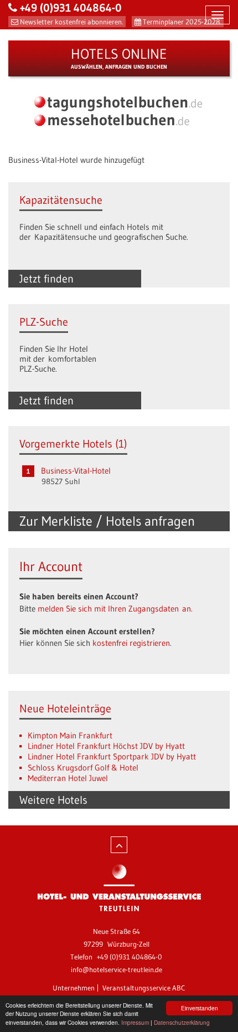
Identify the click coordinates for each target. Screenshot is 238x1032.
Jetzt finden (46, 278)
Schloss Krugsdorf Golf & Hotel (83, 767)
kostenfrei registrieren (131, 643)
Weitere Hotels (53, 800)
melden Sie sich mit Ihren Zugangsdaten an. (115, 608)
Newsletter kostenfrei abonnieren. (71, 21)
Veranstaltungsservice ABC (143, 987)
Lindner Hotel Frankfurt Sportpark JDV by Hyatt (112, 756)
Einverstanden (199, 1008)
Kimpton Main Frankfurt (70, 735)
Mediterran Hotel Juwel (68, 778)
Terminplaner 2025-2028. (182, 21)
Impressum (135, 1022)
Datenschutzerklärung (182, 1022)
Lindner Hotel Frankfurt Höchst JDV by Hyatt (106, 746)
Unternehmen (74, 987)
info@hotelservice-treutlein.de (116, 969)
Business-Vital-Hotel (76, 470)
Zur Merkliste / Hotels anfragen (107, 521)
